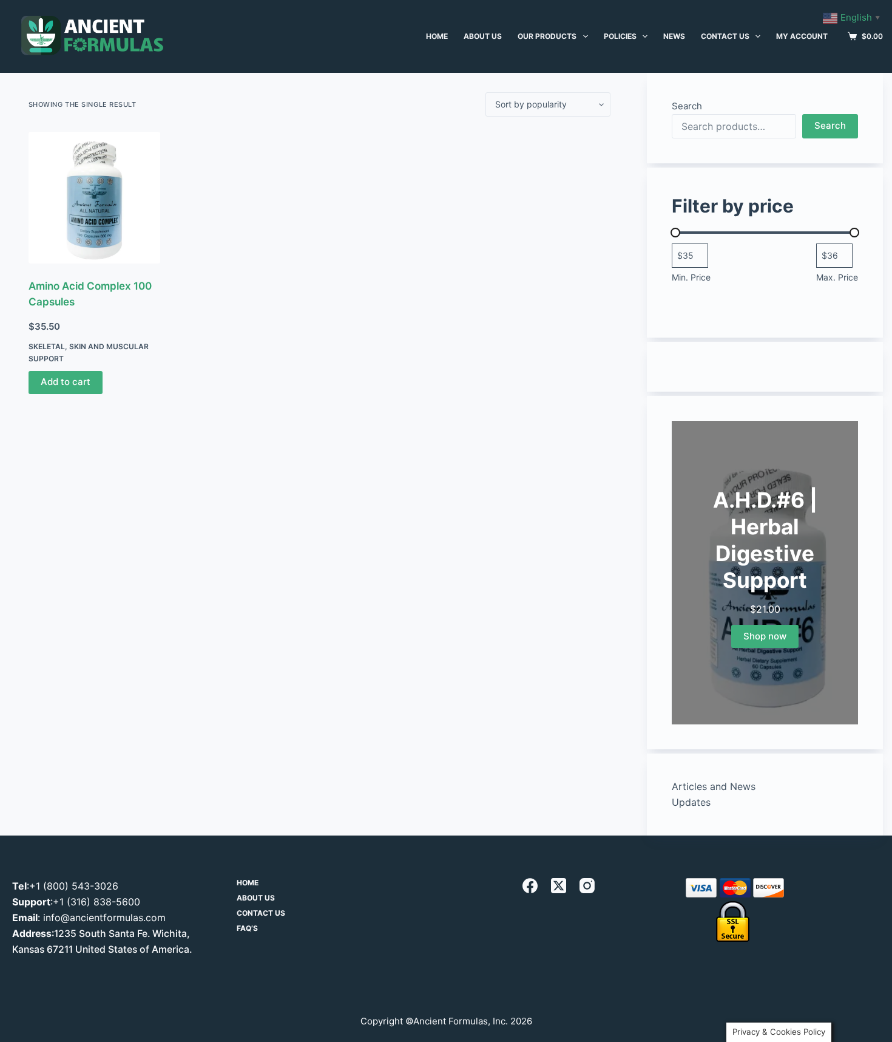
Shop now (764, 636)
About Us (256, 897)
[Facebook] (530, 885)
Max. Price (837, 277)
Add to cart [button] (65, 381)
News (674, 36)
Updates (691, 802)
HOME (437, 36)
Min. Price (691, 277)
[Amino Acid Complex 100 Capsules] (94, 198)
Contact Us (725, 36)
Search (687, 106)
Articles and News (713, 786)
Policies (620, 36)
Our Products (547, 36)
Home (247, 882)
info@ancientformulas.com (104, 917)
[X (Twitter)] (558, 885)
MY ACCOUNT (802, 36)
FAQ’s (247, 928)
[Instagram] (587, 885)
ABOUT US (483, 36)
